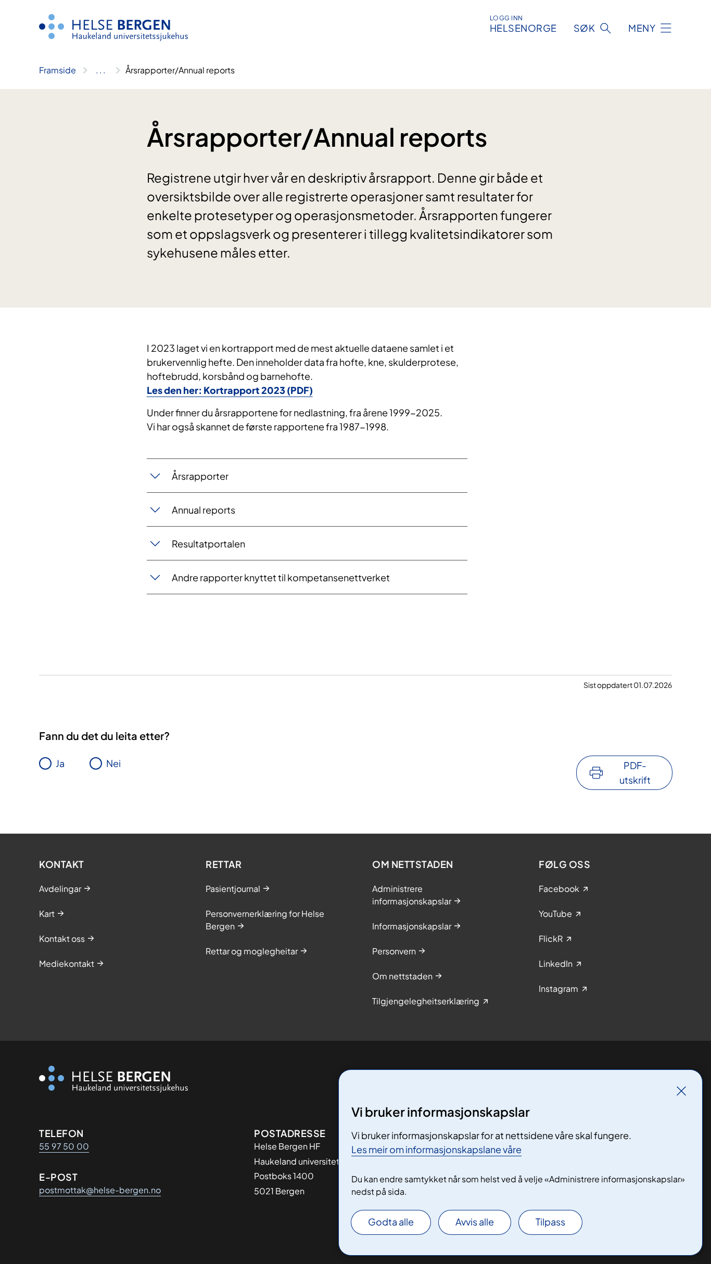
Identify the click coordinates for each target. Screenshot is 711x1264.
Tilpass (550, 1222)
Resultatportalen (208, 544)
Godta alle (391, 1222)
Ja (60, 763)
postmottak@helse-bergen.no (100, 1189)
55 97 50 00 (64, 1146)
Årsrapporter (200, 476)
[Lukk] (681, 1090)
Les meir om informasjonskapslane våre (436, 1149)
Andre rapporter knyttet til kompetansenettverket (281, 577)
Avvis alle (474, 1222)
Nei (113, 763)
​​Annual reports (203, 510)
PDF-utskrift (635, 772)
